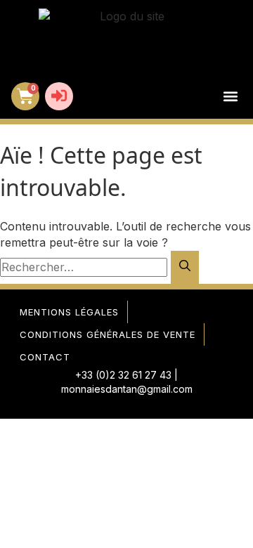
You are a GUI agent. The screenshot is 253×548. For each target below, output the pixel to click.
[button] (230, 96)
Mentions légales (69, 312)
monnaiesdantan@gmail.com (127, 389)
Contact (45, 357)
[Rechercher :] (85, 267)
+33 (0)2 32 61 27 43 (123, 375)
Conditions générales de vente (107, 334)
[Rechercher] (185, 267)
